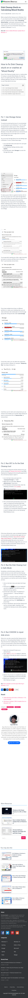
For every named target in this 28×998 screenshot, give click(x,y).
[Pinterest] (12, 690)
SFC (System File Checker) (15, 471)
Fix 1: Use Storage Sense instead (10, 88)
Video (2, 955)
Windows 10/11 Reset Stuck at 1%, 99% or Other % (19, 811)
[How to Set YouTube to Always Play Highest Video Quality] (6, 867)
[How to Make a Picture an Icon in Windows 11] (6, 900)
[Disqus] (14, 763)
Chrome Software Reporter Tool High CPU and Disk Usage (19, 831)
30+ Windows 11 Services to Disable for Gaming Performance (18, 855)
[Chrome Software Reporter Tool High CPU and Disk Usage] (7, 830)
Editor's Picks (17, 945)
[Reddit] (10, 690)
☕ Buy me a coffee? (14, 742)
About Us (6, 987)
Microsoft (16, 948)
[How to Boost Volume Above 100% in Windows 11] (6, 889)
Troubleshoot (10, 707)
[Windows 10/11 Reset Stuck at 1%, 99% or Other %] (7, 810)
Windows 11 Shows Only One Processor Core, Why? (12, 967)
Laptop (3, 951)
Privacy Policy (12, 987)
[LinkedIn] (7, 690)
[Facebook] (2, 690)
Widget (15, 955)
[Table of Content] (23, 85)
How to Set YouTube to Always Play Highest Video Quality (18, 866)
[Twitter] (5, 690)
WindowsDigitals (4, 915)
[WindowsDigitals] (9, 1)
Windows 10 (17, 707)
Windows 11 (4, 709)
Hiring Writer (14, 990)
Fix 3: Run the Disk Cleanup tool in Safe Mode (13, 91)
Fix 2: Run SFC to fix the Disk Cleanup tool (12, 90)
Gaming (3, 945)
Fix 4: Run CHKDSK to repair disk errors (12, 93)
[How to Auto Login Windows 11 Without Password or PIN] (6, 878)
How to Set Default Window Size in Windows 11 (11, 962)
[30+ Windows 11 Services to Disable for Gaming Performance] (6, 855)
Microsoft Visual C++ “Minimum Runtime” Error (11, 972)
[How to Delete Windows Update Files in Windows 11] (7, 820)
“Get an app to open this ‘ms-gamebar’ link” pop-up (12, 977)
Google (3, 948)
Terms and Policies (20, 987)
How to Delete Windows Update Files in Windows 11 (20, 821)
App (15, 951)
